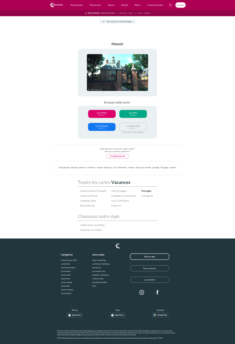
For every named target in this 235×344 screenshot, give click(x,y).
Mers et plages (119, 191)
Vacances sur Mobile (91, 230)
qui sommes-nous (98, 271)
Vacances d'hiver (89, 195)
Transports (147, 195)
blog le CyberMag (99, 260)
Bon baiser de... (88, 205)
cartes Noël (65, 264)
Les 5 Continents (120, 200)
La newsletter (149, 280)
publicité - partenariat (100, 275)
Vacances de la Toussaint (93, 191)
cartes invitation (67, 290)
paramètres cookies (99, 282)
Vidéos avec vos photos (92, 225)
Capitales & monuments (123, 195)
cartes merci (65, 279)
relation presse (98, 279)
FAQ (94, 286)
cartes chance (66, 293)
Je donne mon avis (117, 156)
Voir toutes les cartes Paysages (119, 21)
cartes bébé (65, 286)
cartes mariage (66, 282)
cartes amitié (66, 275)
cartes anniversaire (68, 268)
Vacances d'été (88, 200)
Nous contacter (149, 268)
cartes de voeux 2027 (69, 260)
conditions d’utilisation (101, 264)
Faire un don (149, 257)
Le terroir (116, 205)
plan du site (96, 268)
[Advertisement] (20, 78)
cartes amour (66, 271)
